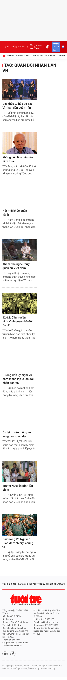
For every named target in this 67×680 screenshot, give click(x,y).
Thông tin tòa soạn (11, 640)
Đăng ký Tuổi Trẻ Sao (56, 46)
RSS (38, 634)
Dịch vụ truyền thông (43, 628)
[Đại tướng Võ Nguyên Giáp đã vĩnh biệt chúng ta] (19, 525)
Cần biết (31, 47)
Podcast (10, 47)
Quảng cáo (38, 47)
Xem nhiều (20, 56)
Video (28, 56)
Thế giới (43, 56)
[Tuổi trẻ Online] (26, 599)
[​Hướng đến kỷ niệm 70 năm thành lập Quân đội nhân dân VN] (19, 360)
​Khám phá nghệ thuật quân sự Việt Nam (16, 266)
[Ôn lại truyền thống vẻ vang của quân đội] (19, 418)
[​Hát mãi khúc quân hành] (19, 196)
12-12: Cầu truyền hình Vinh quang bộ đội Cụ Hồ (17, 321)
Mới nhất (11, 56)
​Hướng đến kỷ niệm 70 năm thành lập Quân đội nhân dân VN (18, 379)
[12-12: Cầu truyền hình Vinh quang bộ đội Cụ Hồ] (19, 303)
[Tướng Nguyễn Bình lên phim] (19, 471)
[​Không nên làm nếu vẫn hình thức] (19, 143)
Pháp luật (53, 56)
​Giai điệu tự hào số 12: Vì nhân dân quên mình (17, 105)
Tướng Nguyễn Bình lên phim (17, 487)
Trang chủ (7, 584)
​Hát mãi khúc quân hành (14, 212)
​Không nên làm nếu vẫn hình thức (17, 159)
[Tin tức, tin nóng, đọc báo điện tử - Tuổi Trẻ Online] (2, 47)
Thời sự (35, 56)
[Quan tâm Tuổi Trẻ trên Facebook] (12, 653)
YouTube (21, 47)
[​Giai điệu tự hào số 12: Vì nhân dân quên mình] (19, 89)
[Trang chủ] (3, 56)
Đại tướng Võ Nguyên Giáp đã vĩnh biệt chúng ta (17, 543)
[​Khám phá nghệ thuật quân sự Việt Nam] (19, 250)
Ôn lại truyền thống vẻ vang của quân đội (16, 434)
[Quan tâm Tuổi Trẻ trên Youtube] (5, 653)
